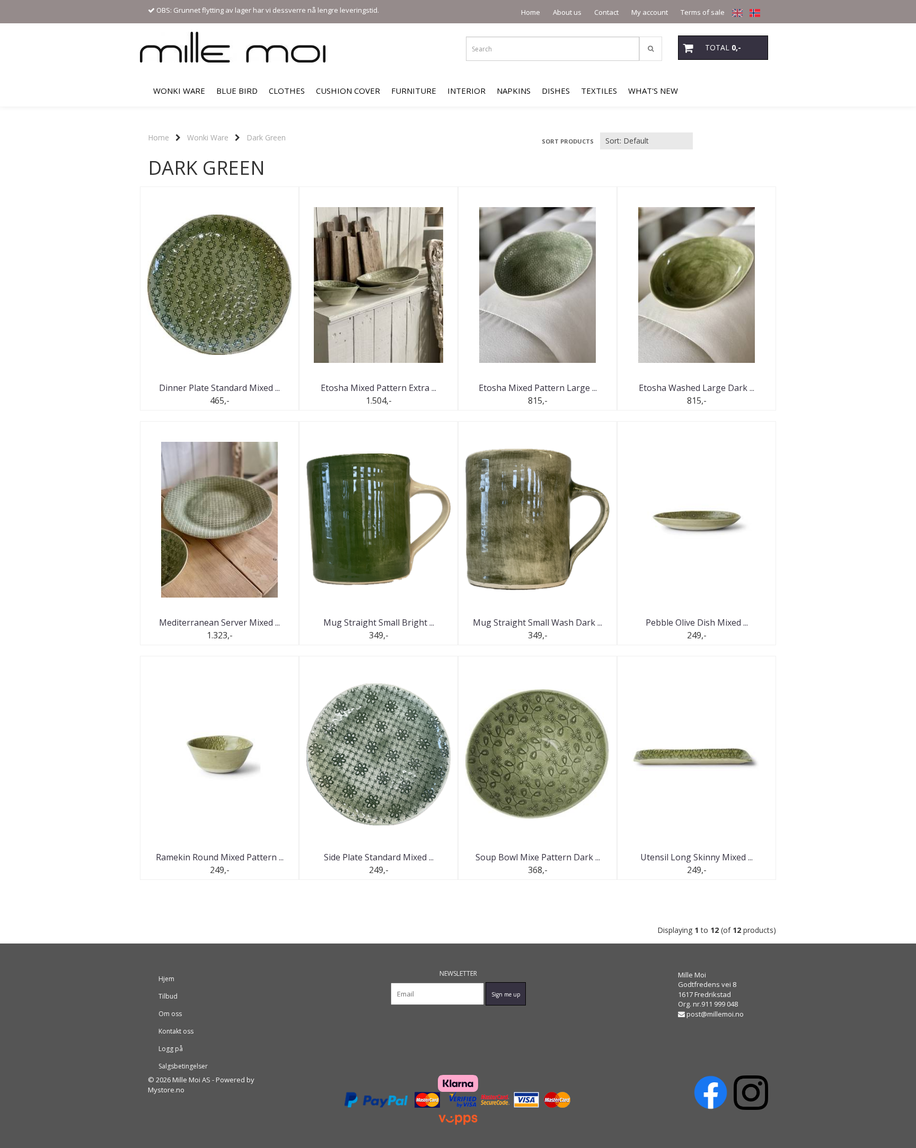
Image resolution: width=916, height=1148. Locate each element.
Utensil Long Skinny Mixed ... (696, 857)
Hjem (166, 978)
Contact (606, 12)
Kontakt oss (175, 1031)
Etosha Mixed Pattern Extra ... (378, 388)
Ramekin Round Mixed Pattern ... (220, 857)
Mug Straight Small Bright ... (378, 622)
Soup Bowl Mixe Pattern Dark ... (537, 857)
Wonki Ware (207, 137)
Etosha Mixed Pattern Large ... (538, 388)
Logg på (170, 1048)
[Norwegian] (752, 12)
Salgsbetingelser (183, 1066)
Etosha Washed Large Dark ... (696, 388)
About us (567, 12)
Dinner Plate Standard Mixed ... (219, 388)
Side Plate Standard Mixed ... (379, 857)
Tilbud (168, 996)
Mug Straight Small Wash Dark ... (537, 622)
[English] (735, 12)
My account (649, 12)
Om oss (170, 1013)
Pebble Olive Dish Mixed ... (697, 622)
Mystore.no (166, 1089)
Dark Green (266, 137)
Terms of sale (703, 12)
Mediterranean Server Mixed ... (219, 622)
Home (530, 12)
